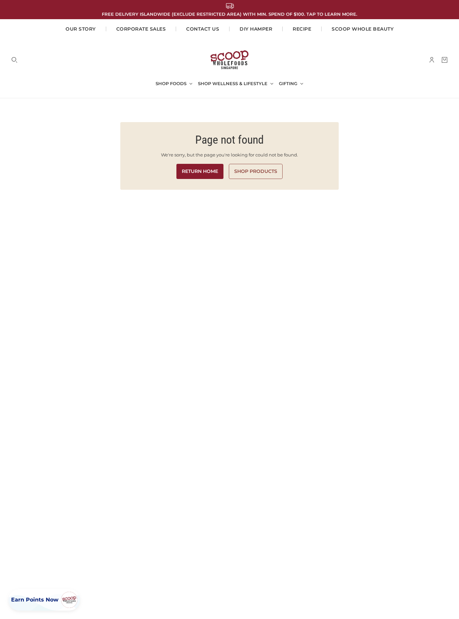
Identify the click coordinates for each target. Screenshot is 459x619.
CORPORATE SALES (141, 29)
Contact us (202, 29)
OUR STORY (81, 29)
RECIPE (302, 29)
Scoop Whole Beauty (362, 29)
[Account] (431, 60)
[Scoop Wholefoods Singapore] (229, 60)
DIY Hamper (256, 29)
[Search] (14, 60)
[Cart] (444, 60)
